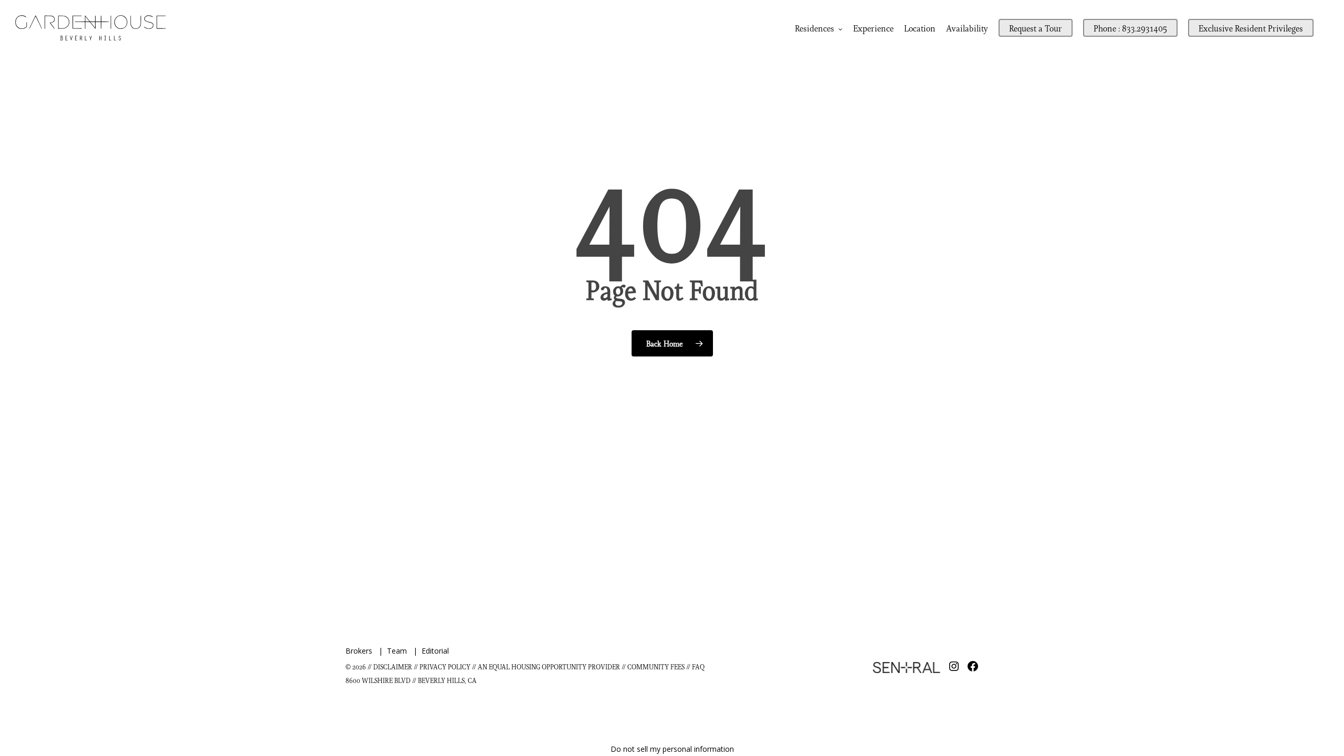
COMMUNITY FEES (656, 666)
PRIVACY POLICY (444, 666)
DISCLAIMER (392, 666)
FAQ (698, 666)
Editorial (435, 651)
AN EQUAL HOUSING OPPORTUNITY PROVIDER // (552, 666)
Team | (404, 651)
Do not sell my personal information (672, 749)
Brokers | (366, 651)
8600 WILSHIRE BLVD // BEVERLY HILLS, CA (411, 680)
